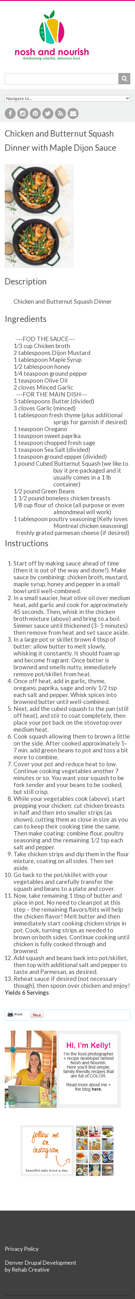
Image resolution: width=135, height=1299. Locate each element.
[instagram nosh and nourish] (67, 1150)
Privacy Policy (22, 1249)
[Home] (52, 11)
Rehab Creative (31, 1269)
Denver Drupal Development (40, 1262)
